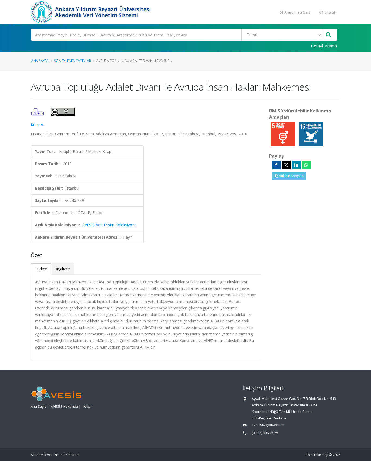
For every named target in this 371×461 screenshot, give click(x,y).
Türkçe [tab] (41, 268)
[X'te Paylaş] (286, 165)
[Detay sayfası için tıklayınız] (283, 133)
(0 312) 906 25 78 (265, 433)
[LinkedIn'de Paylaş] (296, 165)
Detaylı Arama (324, 45)
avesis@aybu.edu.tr (268, 424)
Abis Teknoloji (317, 455)
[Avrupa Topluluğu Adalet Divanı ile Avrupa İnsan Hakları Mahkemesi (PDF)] (38, 111)
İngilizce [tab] (63, 268)
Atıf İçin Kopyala (290, 176)
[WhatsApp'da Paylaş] (306, 165)
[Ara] (328, 35)
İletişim (88, 406)
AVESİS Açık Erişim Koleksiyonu (109, 224)
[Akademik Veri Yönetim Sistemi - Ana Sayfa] (42, 12)
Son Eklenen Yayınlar (72, 60)
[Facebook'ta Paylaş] (276, 165)
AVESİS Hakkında (64, 406)
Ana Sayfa (40, 60)
